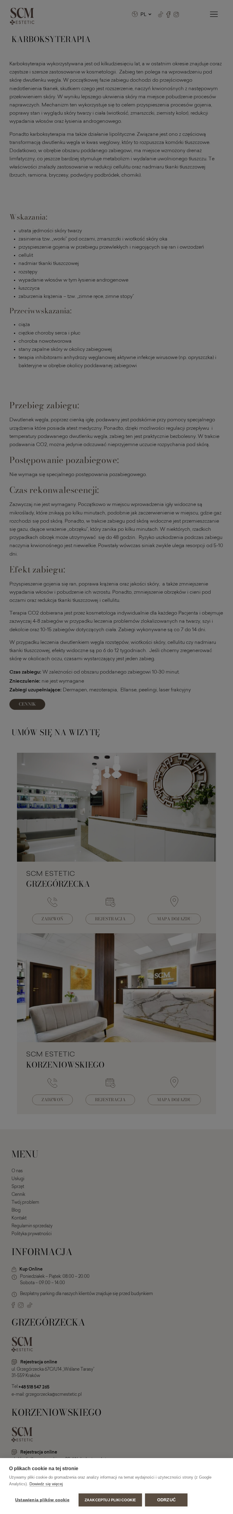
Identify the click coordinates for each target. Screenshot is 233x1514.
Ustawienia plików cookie (42, 1500)
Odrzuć (166, 1500)
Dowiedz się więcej (46, 1484)
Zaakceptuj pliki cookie (110, 1500)
